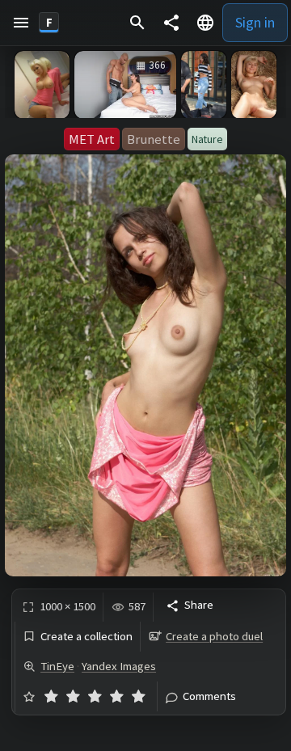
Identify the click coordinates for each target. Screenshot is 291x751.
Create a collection (86, 636)
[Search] (137, 22)
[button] (21, 22)
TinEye (57, 666)
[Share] (171, 22)
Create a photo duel (214, 636)
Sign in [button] (255, 22)
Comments (209, 696)
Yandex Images (119, 666)
